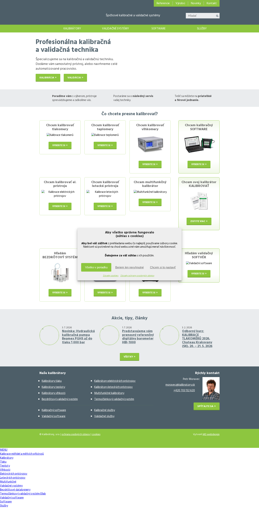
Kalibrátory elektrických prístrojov (115, 381)
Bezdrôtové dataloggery (15, 489)
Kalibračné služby (104, 410)
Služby (202, 28)
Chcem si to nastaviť (163, 267)
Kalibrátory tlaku (52, 381)
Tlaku (3, 461)
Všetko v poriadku (96, 267)
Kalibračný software (54, 410)
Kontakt (212, 3)
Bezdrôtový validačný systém (60, 399)
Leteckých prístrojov (12, 477)
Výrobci (180, 3)
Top (250, 499)
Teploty (5, 465)
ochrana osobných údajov (76, 434)
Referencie (163, 3)
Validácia (74, 78)
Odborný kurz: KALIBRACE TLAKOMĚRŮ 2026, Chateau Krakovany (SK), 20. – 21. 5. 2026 (197, 338)
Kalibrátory (72, 28)
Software (158, 28)
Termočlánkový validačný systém (114, 399)
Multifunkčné (8, 481)
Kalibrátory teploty (53, 387)
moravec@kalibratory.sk (180, 384)
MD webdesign (211, 434)
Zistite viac (197, 221)
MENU (3, 449)
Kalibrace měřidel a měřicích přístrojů (43, 28)
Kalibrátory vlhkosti (53, 393)
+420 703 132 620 (184, 390)
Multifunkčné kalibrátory (109, 393)
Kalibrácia (46, 78)
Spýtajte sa (205, 406)
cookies (96, 434)
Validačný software (53, 416)
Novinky (196, 3)
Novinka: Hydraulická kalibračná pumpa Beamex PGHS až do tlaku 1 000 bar (78, 336)
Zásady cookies (111, 275)
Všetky (128, 357)
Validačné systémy (115, 28)
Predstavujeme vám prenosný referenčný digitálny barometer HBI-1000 (138, 336)
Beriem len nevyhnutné (129, 267)
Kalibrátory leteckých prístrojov (113, 387)
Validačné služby (104, 416)
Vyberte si (58, 145)
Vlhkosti (5, 469)
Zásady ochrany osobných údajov (137, 275)
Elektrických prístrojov (13, 473)
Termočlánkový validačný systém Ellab (23, 493)
